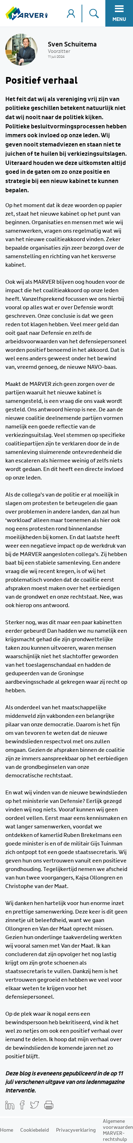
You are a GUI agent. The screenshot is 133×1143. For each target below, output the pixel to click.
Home (6, 1130)
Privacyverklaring (76, 1130)
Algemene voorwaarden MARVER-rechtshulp (118, 1130)
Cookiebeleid (34, 1130)
